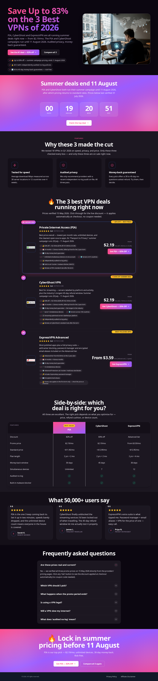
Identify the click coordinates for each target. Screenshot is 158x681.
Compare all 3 (50, 52)
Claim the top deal (77, 123)
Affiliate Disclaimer (128, 676)
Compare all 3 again (92, 664)
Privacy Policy (111, 676)
